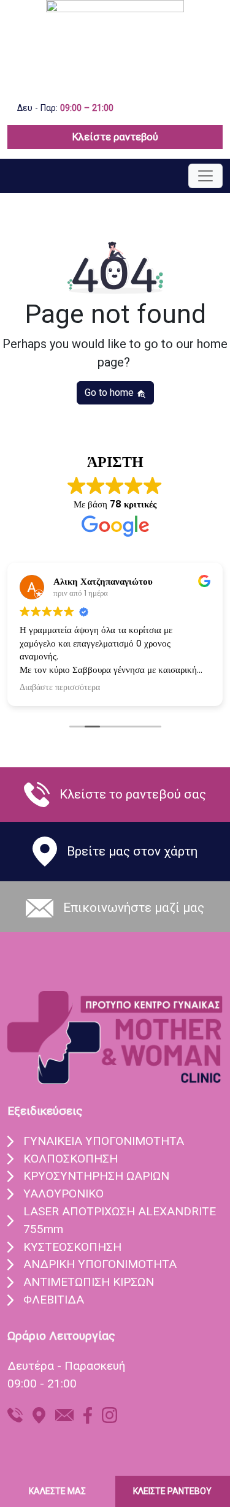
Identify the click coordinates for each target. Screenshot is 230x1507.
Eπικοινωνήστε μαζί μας (133, 907)
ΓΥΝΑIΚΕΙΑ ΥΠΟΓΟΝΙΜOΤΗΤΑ (103, 1141)
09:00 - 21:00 (42, 1383)
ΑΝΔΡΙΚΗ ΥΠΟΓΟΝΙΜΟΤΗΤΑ (100, 1264)
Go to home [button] (110, 392)
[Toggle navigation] (205, 176)
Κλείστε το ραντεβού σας (132, 794)
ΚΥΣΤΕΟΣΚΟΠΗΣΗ (72, 1247)
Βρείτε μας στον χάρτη (132, 851)
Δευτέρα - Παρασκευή (66, 1366)
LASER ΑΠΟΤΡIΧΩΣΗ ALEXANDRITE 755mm (119, 1220)
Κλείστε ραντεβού (115, 137)
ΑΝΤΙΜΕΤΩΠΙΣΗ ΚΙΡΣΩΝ (88, 1282)
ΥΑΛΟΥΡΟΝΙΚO (63, 1193)
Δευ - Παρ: (65, 108)
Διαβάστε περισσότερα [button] (60, 687)
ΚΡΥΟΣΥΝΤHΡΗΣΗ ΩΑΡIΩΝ (96, 1176)
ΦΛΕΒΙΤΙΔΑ (53, 1300)
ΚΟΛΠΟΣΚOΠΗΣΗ (70, 1159)
